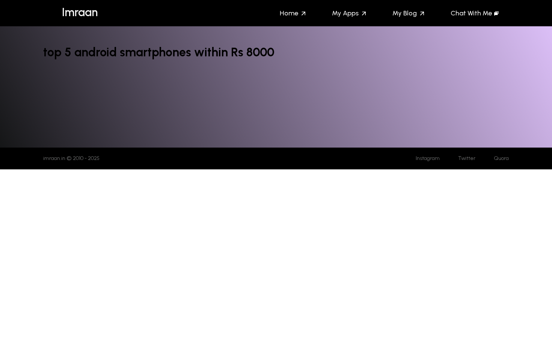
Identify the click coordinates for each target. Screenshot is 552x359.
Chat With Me (471, 13)
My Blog (404, 13)
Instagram (428, 158)
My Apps (345, 13)
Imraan (80, 12)
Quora (501, 158)
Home (289, 13)
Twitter (466, 158)
